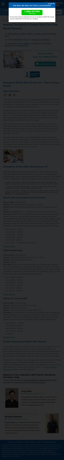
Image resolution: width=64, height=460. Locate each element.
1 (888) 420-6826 (32, 12)
